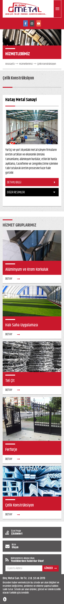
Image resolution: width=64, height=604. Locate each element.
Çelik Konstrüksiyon (46, 64)
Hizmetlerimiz (26, 64)
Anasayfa (10, 64)
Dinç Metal (8, 578)
